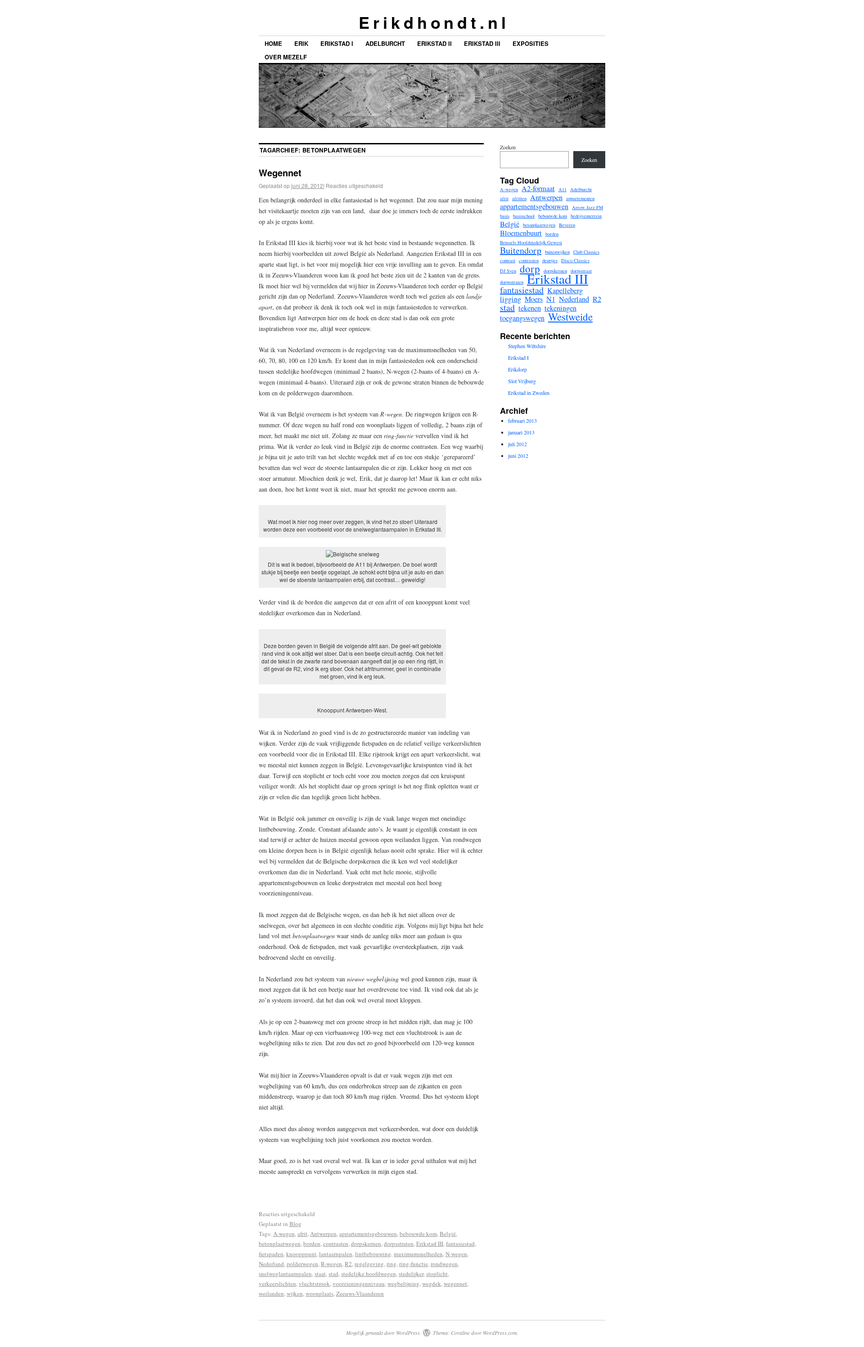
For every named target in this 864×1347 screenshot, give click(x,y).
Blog (295, 1224)
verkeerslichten (277, 1284)
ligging (510, 299)
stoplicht (437, 1274)
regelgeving (369, 1264)
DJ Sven (508, 271)
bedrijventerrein (586, 216)
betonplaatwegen (280, 1244)
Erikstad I (336, 43)
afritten (519, 198)
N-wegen (456, 1254)
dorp (530, 268)
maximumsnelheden (418, 1254)
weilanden (271, 1293)
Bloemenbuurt (521, 233)
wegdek (431, 1284)
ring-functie (413, 1264)
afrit (302, 1234)
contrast (507, 260)
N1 (550, 299)
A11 (562, 189)
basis (504, 216)
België (448, 1234)
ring (391, 1264)
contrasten (335, 1244)
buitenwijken (557, 252)
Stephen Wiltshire (527, 345)
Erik (301, 43)
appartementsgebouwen (368, 1234)
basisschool (524, 216)
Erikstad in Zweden (528, 392)
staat (320, 1274)
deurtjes (550, 260)
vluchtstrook (314, 1284)
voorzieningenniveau (359, 1284)
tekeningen (560, 308)
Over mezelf (286, 57)
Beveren (567, 225)
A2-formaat (538, 188)
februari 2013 (522, 420)
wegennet (455, 1284)
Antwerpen (323, 1234)
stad (333, 1274)
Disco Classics (575, 260)
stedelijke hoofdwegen (368, 1274)
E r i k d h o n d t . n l (432, 22)
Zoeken (508, 147)
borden (311, 1244)
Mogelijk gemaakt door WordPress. (383, 1332)
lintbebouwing (373, 1254)
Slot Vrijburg (522, 381)
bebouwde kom (418, 1234)
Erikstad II (434, 43)
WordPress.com (500, 1332)
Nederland (271, 1264)
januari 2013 (521, 432)
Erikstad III (482, 43)
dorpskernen (366, 1244)
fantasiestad (460, 1244)
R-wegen (331, 1264)
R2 (348, 1264)
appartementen (580, 198)
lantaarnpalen (335, 1254)
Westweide (570, 317)
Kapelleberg (565, 290)
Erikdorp (517, 369)
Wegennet (280, 172)
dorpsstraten (399, 1244)
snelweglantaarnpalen (285, 1274)
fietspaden (271, 1254)
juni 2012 (518, 455)
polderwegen (302, 1264)
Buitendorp (520, 250)
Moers (534, 299)
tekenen (529, 308)
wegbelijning (403, 1284)
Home (273, 43)
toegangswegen (522, 318)
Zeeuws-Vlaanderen (360, 1293)
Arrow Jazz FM (587, 207)
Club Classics (586, 252)
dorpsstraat (581, 271)
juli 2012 (517, 444)
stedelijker (411, 1274)
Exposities (531, 43)
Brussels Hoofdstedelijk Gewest (531, 242)
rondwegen (444, 1264)
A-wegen (284, 1234)
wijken (295, 1293)
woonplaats (319, 1293)
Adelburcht (385, 43)
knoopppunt (301, 1254)
